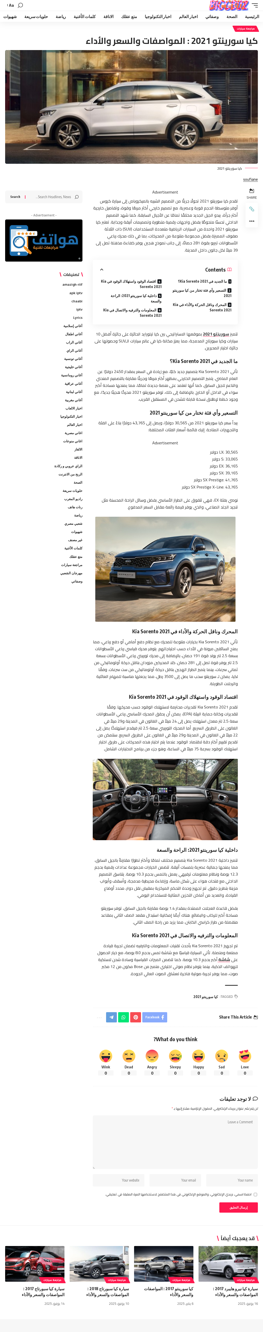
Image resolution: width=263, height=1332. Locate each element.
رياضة (78, 515)
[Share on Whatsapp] (123, 1017)
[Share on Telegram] (111, 1017)
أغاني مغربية (73, 400)
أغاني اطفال (73, 334)
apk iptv (75, 293)
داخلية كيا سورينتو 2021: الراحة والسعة (136, 298)
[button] (253, 5)
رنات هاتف (75, 507)
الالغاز (78, 449)
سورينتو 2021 (216, 334)
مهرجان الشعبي (71, 573)
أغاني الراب (74, 342)
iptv (79, 309)
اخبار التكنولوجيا (71, 416)
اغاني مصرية (73, 433)
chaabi (76, 301)
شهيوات (76, 532)
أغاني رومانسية (71, 375)
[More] (252, 221)
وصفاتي (76, 581)
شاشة (224, 959)
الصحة (78, 482)
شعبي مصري (73, 523)
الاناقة (78, 457)
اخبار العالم (74, 425)
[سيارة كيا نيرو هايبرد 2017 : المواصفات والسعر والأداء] (228, 1264)
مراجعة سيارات (246, 28)
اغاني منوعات (72, 441)
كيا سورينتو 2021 (205, 996)
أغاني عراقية (73, 383)
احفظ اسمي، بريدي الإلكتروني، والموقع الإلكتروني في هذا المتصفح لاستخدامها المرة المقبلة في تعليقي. (178, 1194)
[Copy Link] (252, 209)
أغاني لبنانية (74, 392)
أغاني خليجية (73, 367)
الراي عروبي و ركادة (68, 466)
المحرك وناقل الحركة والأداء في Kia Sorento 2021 (202, 307)
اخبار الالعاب (73, 408)
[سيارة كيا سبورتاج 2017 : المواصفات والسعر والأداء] (34, 1264)
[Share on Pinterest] (135, 1017)
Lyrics (77, 317)
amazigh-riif (72, 284)
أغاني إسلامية (72, 326)
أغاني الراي (74, 350)
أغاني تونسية (73, 359)
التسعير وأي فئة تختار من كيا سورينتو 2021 (202, 293)
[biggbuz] (229, 5)
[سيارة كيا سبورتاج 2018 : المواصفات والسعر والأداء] (99, 1264)
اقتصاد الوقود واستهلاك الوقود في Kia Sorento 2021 (131, 284)
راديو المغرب (73, 499)
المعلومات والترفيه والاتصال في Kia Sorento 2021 (132, 313)
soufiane (250, 179)
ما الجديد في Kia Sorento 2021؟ (202, 281)
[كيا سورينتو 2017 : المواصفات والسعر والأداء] (163, 1264)
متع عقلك (75, 556)
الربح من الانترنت (70, 474)
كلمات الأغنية (73, 548)
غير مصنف (75, 540)
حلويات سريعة (72, 490)
